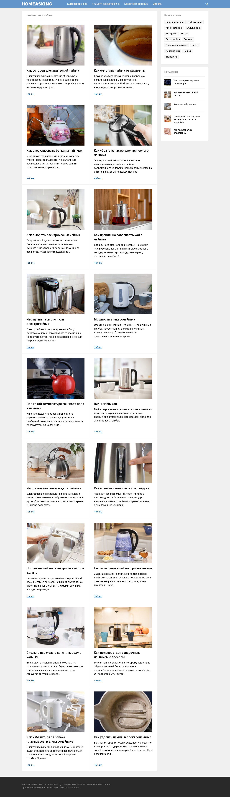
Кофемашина (195, 22)
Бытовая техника (77, 3)
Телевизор (171, 56)
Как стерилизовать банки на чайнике (54, 150)
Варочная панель (175, 22)
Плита (184, 33)
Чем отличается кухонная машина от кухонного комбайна (187, 119)
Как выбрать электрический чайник (53, 235)
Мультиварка (193, 28)
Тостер (194, 45)
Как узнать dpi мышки (185, 104)
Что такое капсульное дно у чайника (54, 488)
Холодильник (173, 51)
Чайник (30, 94)
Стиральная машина (176, 45)
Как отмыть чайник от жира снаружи (121, 488)
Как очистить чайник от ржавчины (120, 70)
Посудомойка (173, 39)
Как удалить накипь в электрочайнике (122, 737)
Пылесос (188, 39)
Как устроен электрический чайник (53, 70)
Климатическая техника (106, 3)
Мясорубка (171, 33)
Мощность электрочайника (114, 319)
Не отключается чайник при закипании (123, 568)
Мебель (157, 3)
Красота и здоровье (136, 3)
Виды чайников (105, 404)
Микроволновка (174, 28)
